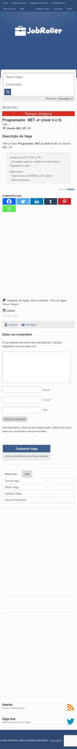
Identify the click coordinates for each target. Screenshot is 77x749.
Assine (7, 704)
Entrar (70, 8)
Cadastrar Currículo (39, 2)
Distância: (51, 98)
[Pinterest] (64, 201)
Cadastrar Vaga (42, 8)
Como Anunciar (19, 2)
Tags (27, 474)
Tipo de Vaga (12, 480)
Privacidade (56, 740)
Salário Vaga (12, 487)
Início (5, 2)
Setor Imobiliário (39, 300)
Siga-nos (8, 718)
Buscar (7, 92)
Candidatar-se (58, 2)
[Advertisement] (46, 49)
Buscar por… (12, 474)
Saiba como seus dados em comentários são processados (36, 429)
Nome (47, 389)
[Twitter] (23, 201)
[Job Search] (70, 189)
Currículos (58, 8)
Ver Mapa (31, 324)
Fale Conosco (9, 8)
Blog (22, 8)
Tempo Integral (10, 304)
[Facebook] (9, 201)
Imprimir (13, 324)
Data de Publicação (15, 500)
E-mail (47, 400)
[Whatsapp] (9, 208)
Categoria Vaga (13, 493)
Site (45, 410)
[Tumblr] (50, 201)
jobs (61, 189)
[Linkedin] (36, 201)
